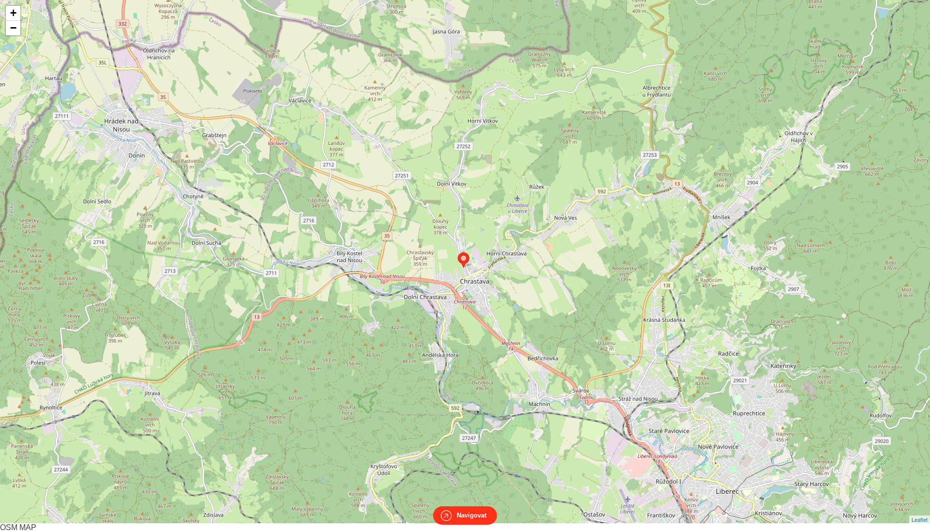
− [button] (13, 28)
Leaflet (920, 519)
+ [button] (13, 13)
